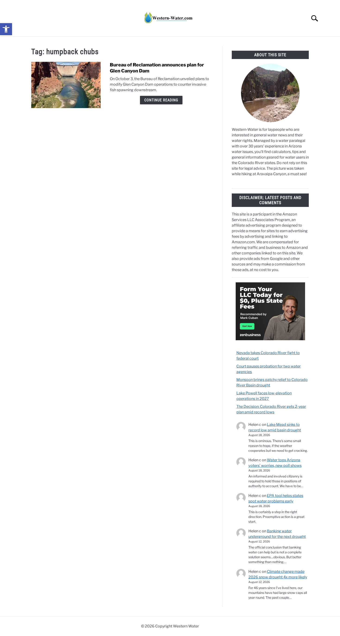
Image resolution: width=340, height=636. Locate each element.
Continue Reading (161, 100)
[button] (6, 29)
